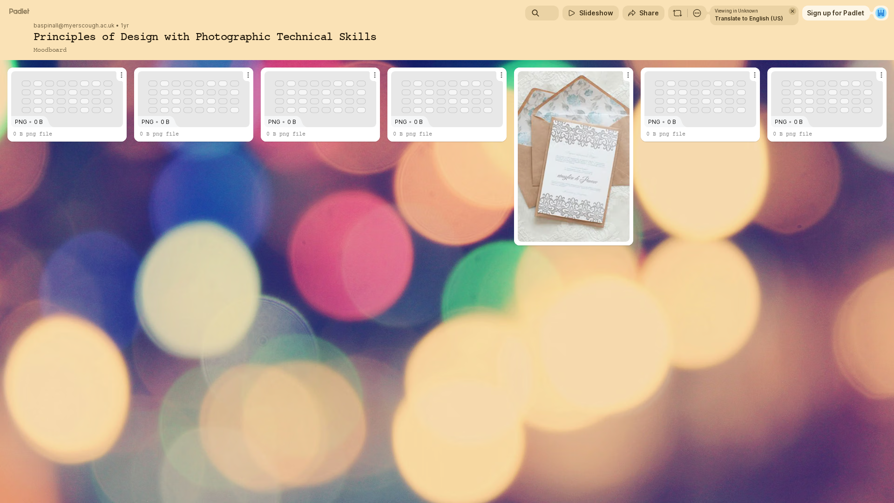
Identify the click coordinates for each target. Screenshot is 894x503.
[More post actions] (121, 75)
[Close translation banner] (792, 11)
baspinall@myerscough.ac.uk (74, 25)
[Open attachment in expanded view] (574, 156)
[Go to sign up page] (881, 13)
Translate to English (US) (749, 18)
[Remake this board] (677, 13)
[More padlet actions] (697, 13)
